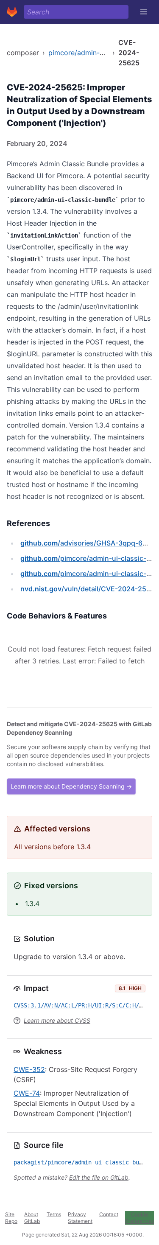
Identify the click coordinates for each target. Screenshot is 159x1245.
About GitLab (32, 1217)
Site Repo (11, 1217)
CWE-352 (29, 1069)
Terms (54, 1214)
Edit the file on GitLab (98, 1177)
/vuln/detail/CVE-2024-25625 (89, 589)
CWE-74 (27, 1093)
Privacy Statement (80, 1217)
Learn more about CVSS (57, 1020)
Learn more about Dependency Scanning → (71, 786)
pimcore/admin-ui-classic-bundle (101, 52)
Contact (108, 1214)
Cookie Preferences (139, 1217)
